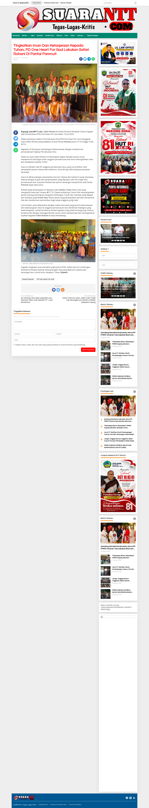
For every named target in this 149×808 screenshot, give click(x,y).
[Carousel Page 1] (112, 240)
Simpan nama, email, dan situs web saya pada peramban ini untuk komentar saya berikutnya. (50, 345)
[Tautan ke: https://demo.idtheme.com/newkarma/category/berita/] (134, 518)
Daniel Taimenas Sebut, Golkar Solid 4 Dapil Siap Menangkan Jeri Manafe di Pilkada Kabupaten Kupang (78, 299)
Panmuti (67, 141)
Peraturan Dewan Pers (58, 804)
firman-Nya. (43, 197)
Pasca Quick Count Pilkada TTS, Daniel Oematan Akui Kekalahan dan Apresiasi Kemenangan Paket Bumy (121, 288)
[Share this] (81, 59)
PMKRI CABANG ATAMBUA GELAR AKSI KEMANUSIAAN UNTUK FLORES (122, 377)
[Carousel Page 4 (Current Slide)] (121, 240)
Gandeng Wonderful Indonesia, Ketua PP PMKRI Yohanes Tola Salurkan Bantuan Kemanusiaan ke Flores (118, 334)
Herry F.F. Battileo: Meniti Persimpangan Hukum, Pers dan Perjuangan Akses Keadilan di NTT (123, 354)
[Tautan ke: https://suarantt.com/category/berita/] (134, 273)
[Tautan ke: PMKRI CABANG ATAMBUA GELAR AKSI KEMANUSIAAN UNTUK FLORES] (105, 380)
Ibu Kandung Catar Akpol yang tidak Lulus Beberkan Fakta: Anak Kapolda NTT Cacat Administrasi (37, 299)
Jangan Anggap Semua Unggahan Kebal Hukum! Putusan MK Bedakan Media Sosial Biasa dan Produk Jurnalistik (118, 236)
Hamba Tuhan (65, 190)
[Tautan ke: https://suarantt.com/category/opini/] (134, 391)
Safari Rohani (49, 131)
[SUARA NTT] (74, 19)
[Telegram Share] (89, 59)
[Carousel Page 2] (115, 240)
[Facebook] (54, 290)
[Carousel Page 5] (124, 240)
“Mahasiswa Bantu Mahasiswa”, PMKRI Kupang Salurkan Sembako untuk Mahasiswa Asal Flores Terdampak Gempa (123, 343)
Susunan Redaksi (75, 804)
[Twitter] (58, 290)
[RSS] (62, 290)
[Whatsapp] (93, 59)
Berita (15, 59)
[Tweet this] (85, 59)
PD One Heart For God (45, 279)
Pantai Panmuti (28, 279)
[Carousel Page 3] (118, 240)
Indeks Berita (43, 804)
